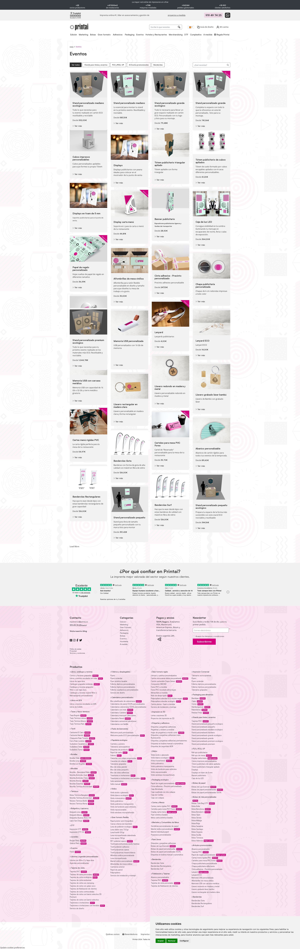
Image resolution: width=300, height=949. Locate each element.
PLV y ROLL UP (118, 65)
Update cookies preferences (12, 947)
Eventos (123, 638)
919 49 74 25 (213, 15)
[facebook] (77, 640)
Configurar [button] (184, 941)
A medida (124, 644)
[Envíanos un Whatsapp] (227, 15)
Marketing (124, 624)
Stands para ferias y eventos (95, 65)
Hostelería (124, 641)
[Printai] (79, 27)
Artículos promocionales (139, 65)
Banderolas (158, 65)
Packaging (124, 633)
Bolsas (122, 636)
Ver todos (76, 65)
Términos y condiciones (77, 653)
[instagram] (74, 640)
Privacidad (73, 651)
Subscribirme (204, 641)
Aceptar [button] (161, 941)
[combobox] (191, 27)
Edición (123, 622)
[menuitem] (74, 35)
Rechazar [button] (172, 941)
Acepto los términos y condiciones (210, 636)
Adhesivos (124, 630)
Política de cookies (75, 649)
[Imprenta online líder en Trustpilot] (75, 14)
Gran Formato (125, 627)
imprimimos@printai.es (79, 622)
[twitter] (80, 640)
